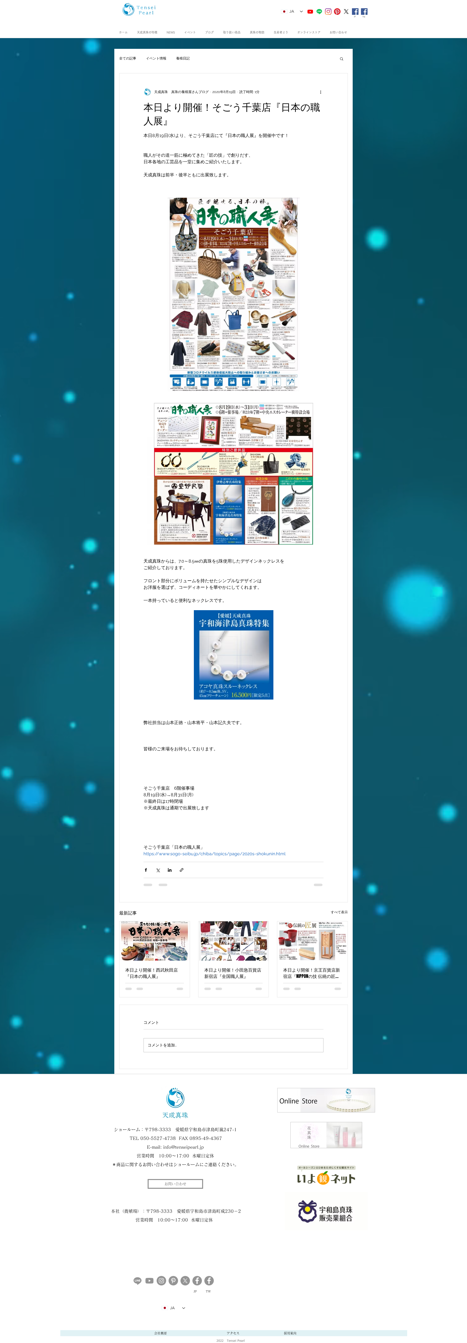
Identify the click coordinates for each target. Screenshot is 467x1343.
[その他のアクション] (320, 92)
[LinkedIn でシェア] (169, 870)
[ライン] (319, 11)
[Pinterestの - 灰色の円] (173, 1280)
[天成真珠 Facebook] (355, 11)
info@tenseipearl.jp (183, 1147)
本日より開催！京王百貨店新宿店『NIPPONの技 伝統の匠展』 (311, 973)
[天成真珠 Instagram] (328, 11)
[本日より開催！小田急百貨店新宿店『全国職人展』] (233, 941)
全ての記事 (127, 58)
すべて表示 (339, 912)
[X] (346, 11)
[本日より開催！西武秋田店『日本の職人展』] (154, 941)
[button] (341, 58)
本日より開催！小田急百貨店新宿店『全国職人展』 (232, 973)
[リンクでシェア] (181, 870)
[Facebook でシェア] (146, 870)
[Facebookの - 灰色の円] (197, 1280)
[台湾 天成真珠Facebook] (364, 11)
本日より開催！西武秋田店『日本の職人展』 (151, 973)
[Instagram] (161, 1280)
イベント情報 (156, 58)
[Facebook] (209, 1280)
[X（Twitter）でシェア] (157, 870)
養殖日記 (183, 58)
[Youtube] (310, 11)
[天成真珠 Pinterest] (337, 11)
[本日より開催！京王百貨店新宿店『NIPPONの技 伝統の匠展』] (312, 941)
